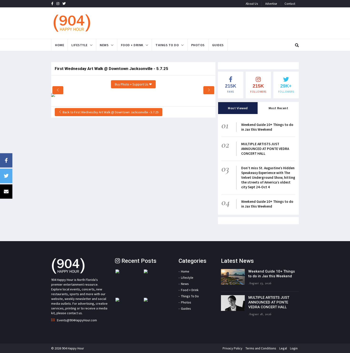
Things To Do (167, 45)
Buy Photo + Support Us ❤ (133, 84)
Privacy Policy (232, 348)
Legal (283, 348)
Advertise (271, 4)
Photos (198, 45)
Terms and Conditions (260, 348)
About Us (252, 4)
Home (59, 45)
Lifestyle (79, 45)
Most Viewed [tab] (238, 108)
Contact (290, 4)
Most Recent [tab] (278, 108)
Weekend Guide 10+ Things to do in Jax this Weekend (267, 127)
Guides (218, 45)
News (104, 45)
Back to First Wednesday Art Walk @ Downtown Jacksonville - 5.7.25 (110, 112)
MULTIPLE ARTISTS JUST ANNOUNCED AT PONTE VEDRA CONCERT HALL (265, 149)
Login (294, 348)
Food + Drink (132, 45)
